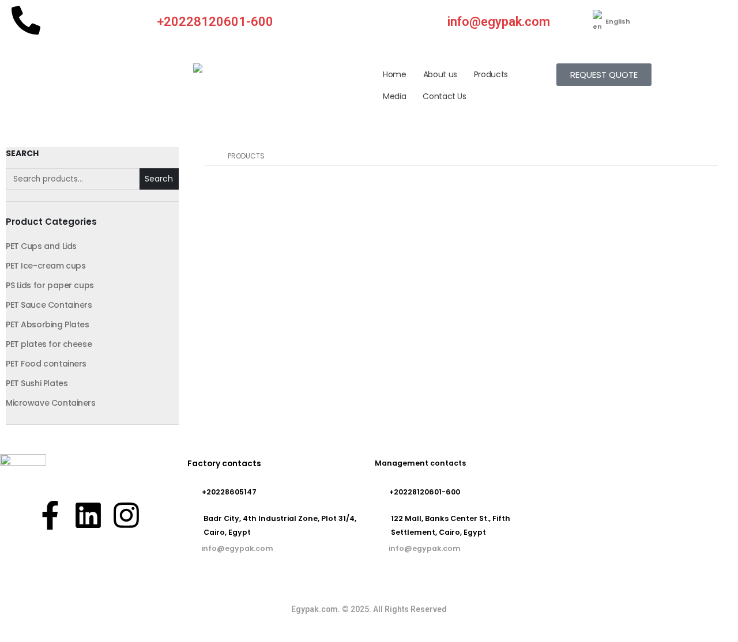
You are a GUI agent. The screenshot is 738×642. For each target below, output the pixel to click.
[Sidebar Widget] (92, 286)
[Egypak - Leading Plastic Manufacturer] (222, 68)
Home (394, 74)
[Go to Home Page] (208, 156)
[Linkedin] (88, 515)
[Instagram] (126, 515)
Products (491, 74)
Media (394, 96)
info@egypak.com (498, 21)
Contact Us (444, 96)
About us (440, 74)
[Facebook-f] (50, 515)
